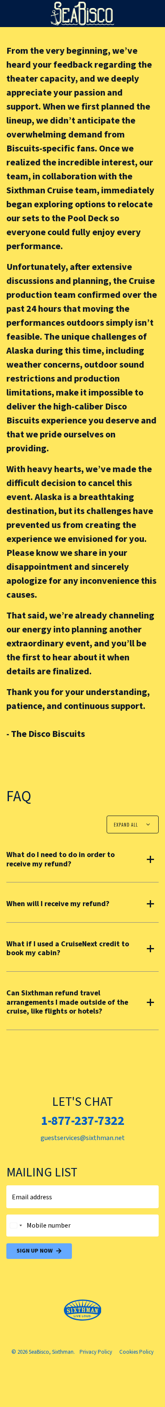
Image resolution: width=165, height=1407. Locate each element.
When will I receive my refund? (58, 904)
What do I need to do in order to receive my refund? (60, 859)
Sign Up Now (34, 1251)
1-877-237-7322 (82, 1121)
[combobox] (16, 1225)
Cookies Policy (136, 1352)
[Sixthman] (83, 1310)
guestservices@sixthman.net (83, 1138)
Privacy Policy (96, 1352)
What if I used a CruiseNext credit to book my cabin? (67, 949)
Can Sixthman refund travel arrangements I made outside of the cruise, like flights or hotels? (67, 1002)
